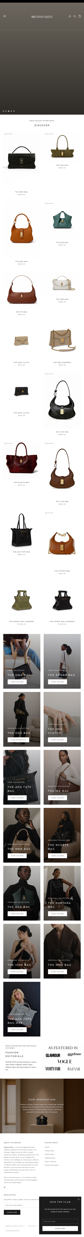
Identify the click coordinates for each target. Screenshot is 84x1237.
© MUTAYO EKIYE (12, 1223)
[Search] (75, 16)
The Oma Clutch (22, 355)
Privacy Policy (49, 1143)
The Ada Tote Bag (21, 544)
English (32, 1218)
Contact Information (51, 1158)
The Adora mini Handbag (21, 614)
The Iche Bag (62, 424)
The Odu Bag (62, 158)
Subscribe (60, 1228)
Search (47, 1140)
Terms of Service (50, 1154)
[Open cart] (80, 16)
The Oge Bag (62, 235)
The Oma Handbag (62, 355)
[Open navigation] (4, 16)
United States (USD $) (14, 1218)
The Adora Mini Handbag (62, 614)
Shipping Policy (50, 1151)
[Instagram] (4, 1180)
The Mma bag (21, 184)
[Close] (79, 1199)
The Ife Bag (21, 305)
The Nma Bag (21, 254)
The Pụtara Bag (62, 564)
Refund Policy (49, 1147)
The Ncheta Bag (22, 475)
